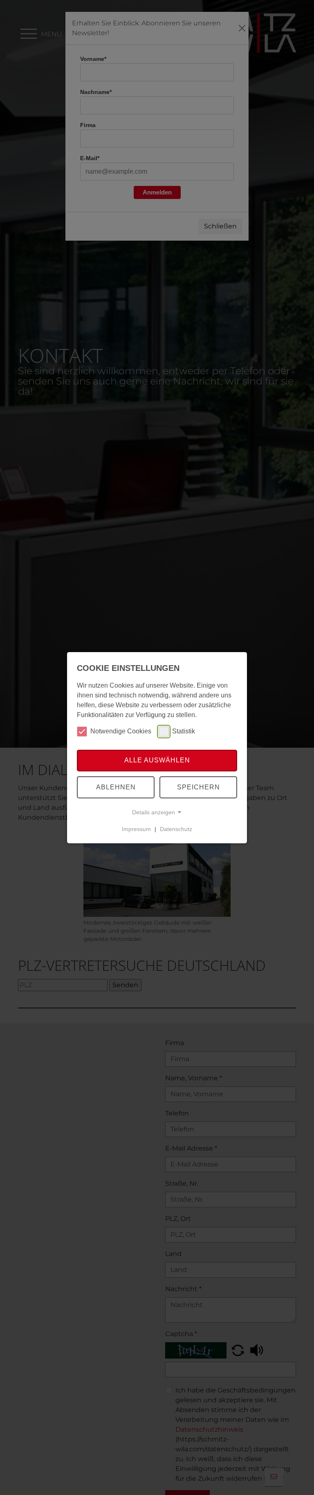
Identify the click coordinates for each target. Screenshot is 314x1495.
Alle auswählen (157, 760)
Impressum (136, 829)
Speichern (198, 787)
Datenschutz (176, 829)
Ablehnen (116, 787)
